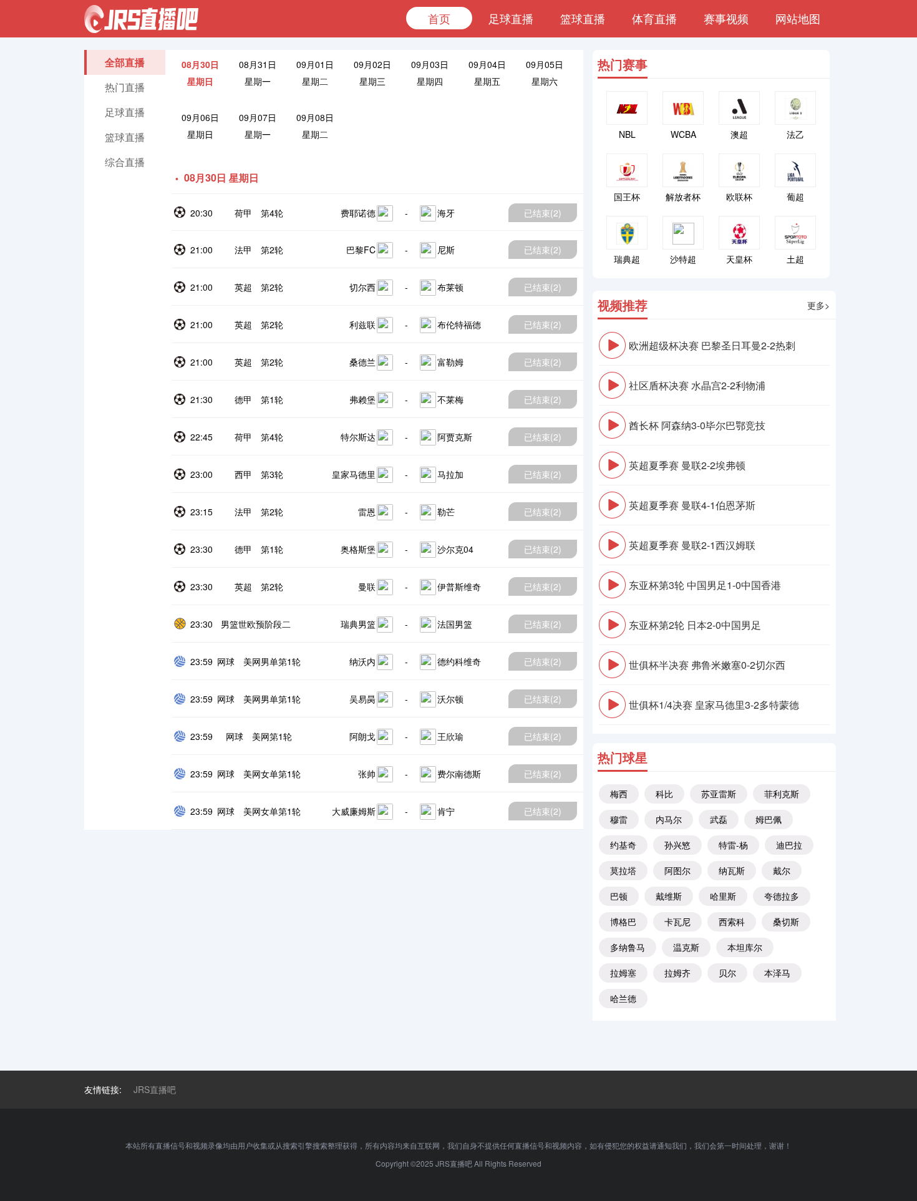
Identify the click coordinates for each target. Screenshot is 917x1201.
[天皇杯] (739, 233)
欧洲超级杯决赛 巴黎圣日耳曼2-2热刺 (712, 345)
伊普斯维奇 (459, 586)
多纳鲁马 (627, 947)
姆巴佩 (768, 819)
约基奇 (623, 845)
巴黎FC (361, 249)
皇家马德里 (354, 474)
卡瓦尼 (677, 921)
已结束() (542, 213)
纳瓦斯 (732, 870)
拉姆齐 (677, 972)
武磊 (718, 819)
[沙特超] (683, 233)
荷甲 (243, 213)
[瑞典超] (627, 233)
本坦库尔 (744, 947)
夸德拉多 (781, 896)
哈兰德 (623, 998)
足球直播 (510, 18)
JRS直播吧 (154, 1089)
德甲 (243, 399)
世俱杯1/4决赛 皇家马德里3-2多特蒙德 (714, 705)
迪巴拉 (789, 845)
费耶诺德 (358, 213)
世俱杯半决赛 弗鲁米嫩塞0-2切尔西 (707, 665)
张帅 (367, 773)
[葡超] (795, 170)
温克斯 (686, 947)
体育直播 (654, 18)
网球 (226, 661)
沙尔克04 (455, 549)
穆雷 (619, 819)
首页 (439, 18)
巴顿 (619, 896)
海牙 (446, 213)
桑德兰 (362, 362)
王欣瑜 (450, 736)
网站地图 (797, 18)
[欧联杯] (739, 170)
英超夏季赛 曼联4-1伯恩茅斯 (692, 505)
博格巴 (623, 921)
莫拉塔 (623, 870)
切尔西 (362, 287)
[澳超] (739, 108)
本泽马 (777, 972)
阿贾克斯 (454, 436)
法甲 (243, 249)
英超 (243, 287)
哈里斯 (723, 896)
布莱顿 (450, 287)
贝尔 (727, 972)
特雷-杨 (733, 845)
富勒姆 (450, 362)
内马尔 (669, 819)
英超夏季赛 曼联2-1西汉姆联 (692, 545)
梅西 (619, 793)
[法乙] (795, 108)
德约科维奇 (459, 661)
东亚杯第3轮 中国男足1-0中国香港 (705, 585)
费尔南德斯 (459, 773)
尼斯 (446, 249)
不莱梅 (450, 399)
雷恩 (367, 511)
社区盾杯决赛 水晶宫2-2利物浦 (697, 385)
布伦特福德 (459, 324)
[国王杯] (627, 170)
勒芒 (446, 511)
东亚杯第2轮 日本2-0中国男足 (695, 625)
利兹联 (362, 324)
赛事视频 (726, 18)
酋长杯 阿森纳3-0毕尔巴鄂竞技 (697, 425)
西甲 (243, 474)
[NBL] (627, 108)
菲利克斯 (781, 793)
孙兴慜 (677, 845)
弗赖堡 (362, 399)
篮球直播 (582, 18)
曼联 (367, 586)
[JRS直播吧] (141, 19)
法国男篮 (454, 624)
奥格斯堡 (358, 549)
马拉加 (450, 474)
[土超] (795, 233)
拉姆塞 (623, 972)
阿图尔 (677, 870)
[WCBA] (683, 108)
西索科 (732, 921)
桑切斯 (786, 921)
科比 (664, 793)
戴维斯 (669, 896)
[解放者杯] (683, 170)
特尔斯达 (358, 436)
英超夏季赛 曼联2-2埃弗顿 (687, 465)
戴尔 (781, 870)
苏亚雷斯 (718, 793)
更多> (818, 305)
